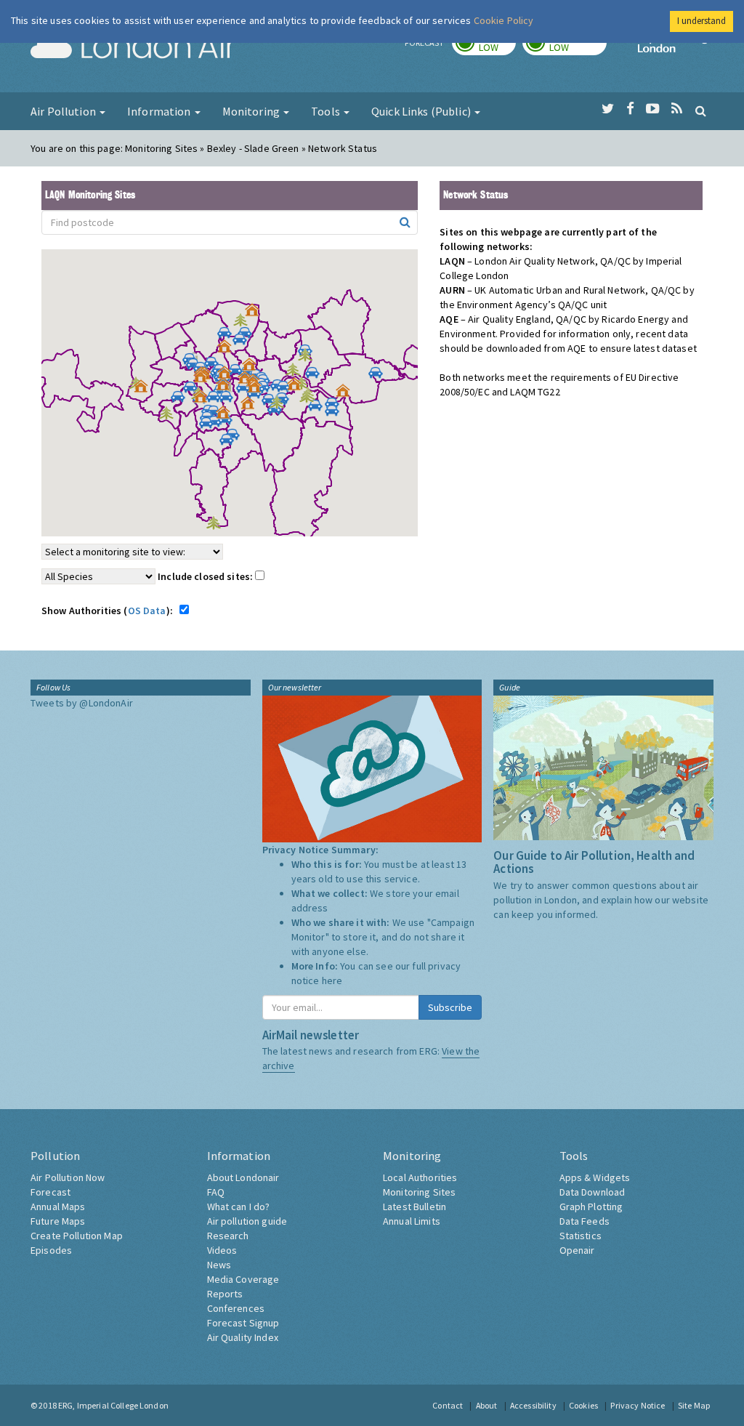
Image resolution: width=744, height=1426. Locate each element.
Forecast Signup (243, 1322)
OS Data (147, 610)
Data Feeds (584, 1221)
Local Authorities (420, 1177)
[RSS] (677, 109)
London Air (133, 48)
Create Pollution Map (77, 1235)
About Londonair (243, 1177)
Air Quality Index (242, 1337)
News (219, 1264)
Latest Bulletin (414, 1206)
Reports (225, 1293)
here (332, 980)
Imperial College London (675, 48)
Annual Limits (411, 1221)
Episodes (51, 1250)
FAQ (216, 1192)
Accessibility (533, 1405)
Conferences (236, 1308)
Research (228, 1235)
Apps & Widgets (595, 1177)
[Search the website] (700, 110)
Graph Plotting (591, 1206)
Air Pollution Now (68, 1177)
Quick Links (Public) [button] (422, 111)
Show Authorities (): (109, 610)
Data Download (592, 1192)
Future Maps (58, 1221)
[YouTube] (653, 109)
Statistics (580, 1235)
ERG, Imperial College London (113, 1405)
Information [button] (160, 111)
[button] (255, 313)
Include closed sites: (206, 576)
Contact (447, 1405)
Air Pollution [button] (64, 111)
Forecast (50, 1192)
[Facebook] (630, 109)
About (487, 1405)
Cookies (583, 1405)
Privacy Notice (637, 1405)
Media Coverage (243, 1279)
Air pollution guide (247, 1221)
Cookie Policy (504, 20)
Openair (577, 1250)
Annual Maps (58, 1206)
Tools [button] (326, 111)
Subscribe (450, 1007)
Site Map (694, 1405)
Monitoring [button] (252, 111)
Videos (222, 1250)
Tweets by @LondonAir (82, 702)
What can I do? (238, 1206)
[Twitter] (608, 109)
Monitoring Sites (419, 1192)
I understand (701, 21)
